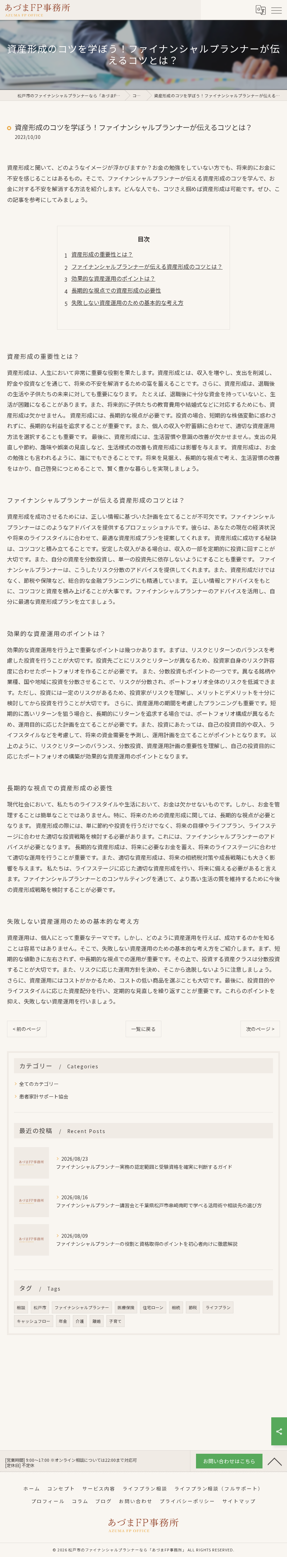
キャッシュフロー (33, 1321)
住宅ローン (153, 1307)
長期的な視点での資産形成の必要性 (116, 290)
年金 (63, 1321)
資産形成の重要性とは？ (102, 254)
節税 (193, 1307)
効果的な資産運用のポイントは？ (113, 278)
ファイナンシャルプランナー (82, 1307)
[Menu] (276, 10)
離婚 (96, 1321)
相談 (21, 1307)
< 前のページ (27, 1028)
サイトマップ (239, 1500)
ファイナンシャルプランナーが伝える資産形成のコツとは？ (147, 266)
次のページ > (260, 1028)
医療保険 (126, 1307)
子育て (115, 1321)
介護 (80, 1321)
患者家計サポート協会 (43, 1096)
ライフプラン (218, 1307)
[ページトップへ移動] (275, 1461)
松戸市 (40, 1307)
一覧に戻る (143, 1028)
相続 (176, 1307)
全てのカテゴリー (38, 1083)
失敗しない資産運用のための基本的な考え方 (127, 302)
